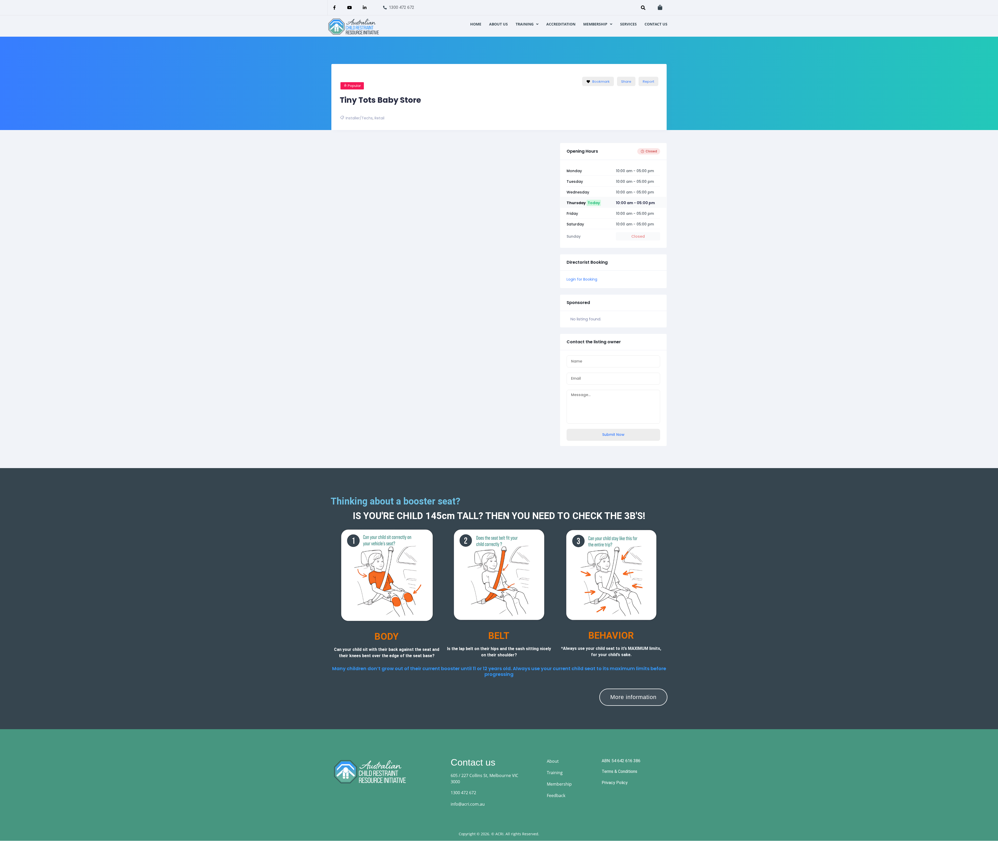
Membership (595, 24)
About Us (498, 24)
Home (475, 24)
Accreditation (560, 24)
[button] (527, 24)
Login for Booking (582, 279)
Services (628, 24)
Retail (379, 118)
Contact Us (656, 24)
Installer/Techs (359, 118)
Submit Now (613, 434)
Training (525, 24)
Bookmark (601, 81)
